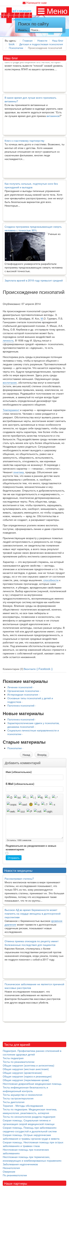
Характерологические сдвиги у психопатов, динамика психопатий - (33, 724)
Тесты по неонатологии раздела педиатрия (29, 1116)
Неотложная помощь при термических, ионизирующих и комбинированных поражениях (32, 1158)
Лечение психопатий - (20, 687)
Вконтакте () (31, 669)
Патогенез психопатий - (21, 705)
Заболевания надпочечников (20, 1164)
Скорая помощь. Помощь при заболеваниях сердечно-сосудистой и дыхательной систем (30, 1129)
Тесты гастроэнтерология (18, 1098)
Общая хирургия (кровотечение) (22, 1072)
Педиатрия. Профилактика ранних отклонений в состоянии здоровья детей (32, 1052)
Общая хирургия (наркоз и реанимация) (27, 1076)
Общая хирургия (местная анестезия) (26, 1069)
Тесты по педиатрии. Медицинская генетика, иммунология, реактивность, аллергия (30, 1111)
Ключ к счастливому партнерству (24, 136)
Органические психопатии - (24, 691)
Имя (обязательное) (19, 772)
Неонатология (11, 1168)
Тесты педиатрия (13, 1058)
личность (8, 340)
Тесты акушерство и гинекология (22, 1094)
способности (51, 580)
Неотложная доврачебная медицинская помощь (32, 1083)
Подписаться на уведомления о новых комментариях (31, 847)
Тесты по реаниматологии (18, 1062)
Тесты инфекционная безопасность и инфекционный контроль (25, 1089)
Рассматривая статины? (19, 878)
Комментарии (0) (13, 669)
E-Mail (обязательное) (20, 784)
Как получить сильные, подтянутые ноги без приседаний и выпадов (31, 181)
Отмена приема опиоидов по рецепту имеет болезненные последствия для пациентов (32, 943)
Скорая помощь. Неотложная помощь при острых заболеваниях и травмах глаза (33, 1144)
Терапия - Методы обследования (23, 1105)
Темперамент (11, 410)
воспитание (10, 382)
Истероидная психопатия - (23, 694)
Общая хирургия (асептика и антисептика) (28, 1065)
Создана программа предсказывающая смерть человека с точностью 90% (33, 224)
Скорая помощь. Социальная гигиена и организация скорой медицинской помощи (28, 1122)
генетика (18, 472)
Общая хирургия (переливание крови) (26, 1080)
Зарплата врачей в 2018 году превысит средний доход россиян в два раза (34, 277)
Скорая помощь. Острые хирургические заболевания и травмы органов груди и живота (31, 1136)
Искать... (23, 30)
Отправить (14, 857)
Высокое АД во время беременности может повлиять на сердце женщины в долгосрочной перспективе (33, 913)
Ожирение (9, 1171)
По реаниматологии (15, 1175)
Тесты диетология (13, 1102)
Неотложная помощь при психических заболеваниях (26, 1151)
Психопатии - (15, 748)
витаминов (53, 111)
